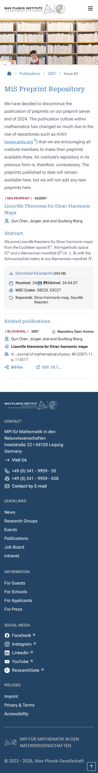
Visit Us (19, 459)
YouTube (21, 661)
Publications (16, 538)
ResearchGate (26, 670)
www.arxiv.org (19, 141)
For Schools (15, 591)
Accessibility (16, 713)
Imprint (11, 696)
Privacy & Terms (19, 705)
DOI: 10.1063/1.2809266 (52, 367)
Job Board (14, 547)
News (9, 512)
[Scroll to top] (91, 766)
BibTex (17, 367)
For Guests (14, 583)
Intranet (11, 555)
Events (10, 529)
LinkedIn (21, 652)
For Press (13, 609)
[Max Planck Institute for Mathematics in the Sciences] (9, 73)
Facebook (22, 635)
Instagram (22, 644)
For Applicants (18, 600)
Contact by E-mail (29, 486)
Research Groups (21, 521)
